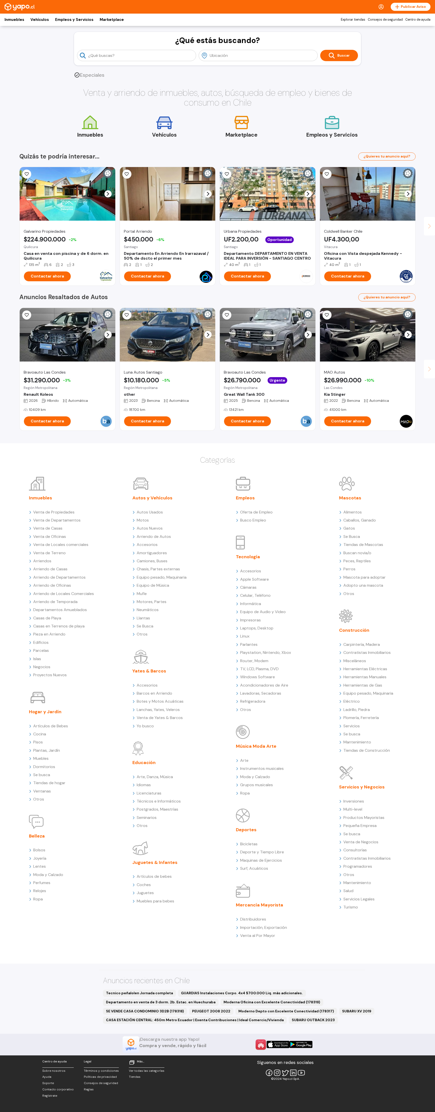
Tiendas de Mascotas (363, 544)
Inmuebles (14, 19)
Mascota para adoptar (364, 577)
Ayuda (46, 1077)
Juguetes (145, 892)
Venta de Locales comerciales (60, 544)
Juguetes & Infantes (154, 862)
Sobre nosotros (53, 1071)
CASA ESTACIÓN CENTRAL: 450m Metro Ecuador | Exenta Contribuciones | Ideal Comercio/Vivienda (195, 1020)
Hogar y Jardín (45, 712)
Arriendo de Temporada (55, 601)
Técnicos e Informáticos (159, 801)
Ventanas (42, 791)
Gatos (349, 528)
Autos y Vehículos (152, 498)
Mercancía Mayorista (259, 905)
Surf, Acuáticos (254, 868)
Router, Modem (254, 660)
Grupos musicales (256, 784)
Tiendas (134, 1077)
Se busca (41, 774)
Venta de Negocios (360, 842)
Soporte (48, 1083)
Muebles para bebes (155, 901)
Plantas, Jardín (46, 750)
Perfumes (41, 882)
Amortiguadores (152, 552)
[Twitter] (285, 1073)
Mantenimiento (357, 742)
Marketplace (112, 19)
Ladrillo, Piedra (356, 709)
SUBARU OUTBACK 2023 (313, 1020)
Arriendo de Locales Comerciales (63, 593)
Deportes (246, 830)
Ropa (38, 899)
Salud (348, 890)
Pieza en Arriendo (49, 634)
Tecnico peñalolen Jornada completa (139, 993)
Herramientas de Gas (362, 685)
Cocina (39, 734)
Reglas (89, 1089)
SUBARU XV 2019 (356, 1011)
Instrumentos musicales (262, 768)
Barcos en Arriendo (154, 693)
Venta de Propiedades (54, 512)
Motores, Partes (151, 601)
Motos (143, 520)
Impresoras (250, 620)
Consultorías (355, 850)
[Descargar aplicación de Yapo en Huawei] (261, 1044)
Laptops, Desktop (256, 628)
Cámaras (248, 587)
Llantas (143, 618)
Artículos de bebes (154, 876)
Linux (244, 636)
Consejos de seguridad (385, 20)
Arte (244, 760)
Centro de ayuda (417, 20)
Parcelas (41, 650)
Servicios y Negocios (362, 787)
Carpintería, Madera (361, 644)
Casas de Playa (47, 618)
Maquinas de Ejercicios (261, 860)
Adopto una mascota (363, 585)
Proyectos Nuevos (50, 675)
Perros (349, 569)
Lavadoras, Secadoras (260, 693)
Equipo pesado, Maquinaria (162, 577)
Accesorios (147, 544)
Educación (144, 763)
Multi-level (352, 809)
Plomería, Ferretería (361, 717)
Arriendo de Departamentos (59, 577)
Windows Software (257, 677)
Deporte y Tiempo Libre (262, 852)
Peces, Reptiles (357, 561)
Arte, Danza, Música (155, 776)
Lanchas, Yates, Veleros (158, 709)
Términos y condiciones (101, 1071)
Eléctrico (351, 701)
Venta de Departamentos (57, 520)
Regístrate (49, 1096)
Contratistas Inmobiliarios (367, 652)
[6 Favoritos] (26, 174)
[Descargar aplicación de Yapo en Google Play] (300, 1044)
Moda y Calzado (48, 874)
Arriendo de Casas (50, 569)
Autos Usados (150, 512)
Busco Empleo (253, 520)
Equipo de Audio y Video (263, 611)
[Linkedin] (293, 1073)
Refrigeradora (252, 701)
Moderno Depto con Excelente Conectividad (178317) (286, 1011)
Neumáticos (148, 609)
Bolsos (39, 850)
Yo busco (145, 726)
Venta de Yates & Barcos (160, 717)
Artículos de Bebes (50, 726)
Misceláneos (354, 660)
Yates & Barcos (149, 671)
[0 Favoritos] (327, 174)
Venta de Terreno (49, 552)
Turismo (350, 907)
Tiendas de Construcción (366, 750)
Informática (250, 603)
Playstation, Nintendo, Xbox (265, 652)
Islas (37, 658)
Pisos (38, 742)
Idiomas (144, 784)
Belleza (37, 836)
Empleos (245, 498)
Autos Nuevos (150, 528)
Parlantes (249, 644)
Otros (38, 799)
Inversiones (353, 801)
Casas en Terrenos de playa (59, 626)
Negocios (41, 666)
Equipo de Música (153, 585)
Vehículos (39, 19)
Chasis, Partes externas (158, 569)
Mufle (142, 593)
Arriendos (42, 561)
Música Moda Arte (256, 746)
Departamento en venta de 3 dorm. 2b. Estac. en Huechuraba (160, 1002)
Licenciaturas (149, 793)
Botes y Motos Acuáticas (160, 701)
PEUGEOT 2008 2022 (211, 1011)
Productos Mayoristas (363, 817)
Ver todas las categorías (146, 1071)
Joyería (39, 858)
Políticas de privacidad (100, 1077)
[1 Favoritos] (226, 174)
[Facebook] (269, 1073)
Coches (144, 884)
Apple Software (254, 579)
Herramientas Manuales (364, 677)
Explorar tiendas (353, 20)
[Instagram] (277, 1073)
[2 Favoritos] (327, 315)
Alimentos (352, 512)
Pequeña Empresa (360, 825)
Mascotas (350, 498)
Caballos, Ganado (359, 520)
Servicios (351, 726)
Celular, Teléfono (255, 595)
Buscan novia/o (357, 552)
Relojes (39, 890)
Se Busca (145, 626)
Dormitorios (44, 766)
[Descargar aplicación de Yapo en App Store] (278, 1044)
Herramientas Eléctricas (365, 668)
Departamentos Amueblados (60, 609)
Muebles (41, 758)
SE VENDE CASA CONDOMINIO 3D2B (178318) (145, 1011)
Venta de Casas (47, 528)
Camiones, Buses (152, 561)
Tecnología (248, 557)
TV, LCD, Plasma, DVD (259, 668)
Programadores (357, 866)
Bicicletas (249, 844)
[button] (108, 193)
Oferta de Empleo (256, 512)
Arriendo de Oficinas (52, 585)
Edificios (41, 642)
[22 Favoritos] (126, 174)
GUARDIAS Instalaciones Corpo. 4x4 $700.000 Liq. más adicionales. (242, 993)
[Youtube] (301, 1073)
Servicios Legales (359, 899)
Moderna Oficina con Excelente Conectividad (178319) (272, 1002)
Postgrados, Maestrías (157, 809)
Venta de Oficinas (49, 536)
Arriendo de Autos (154, 536)
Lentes (39, 866)
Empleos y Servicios (74, 19)
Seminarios (147, 817)
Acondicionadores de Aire (264, 685)
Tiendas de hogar (49, 782)
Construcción (354, 630)
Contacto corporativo (58, 1089)
